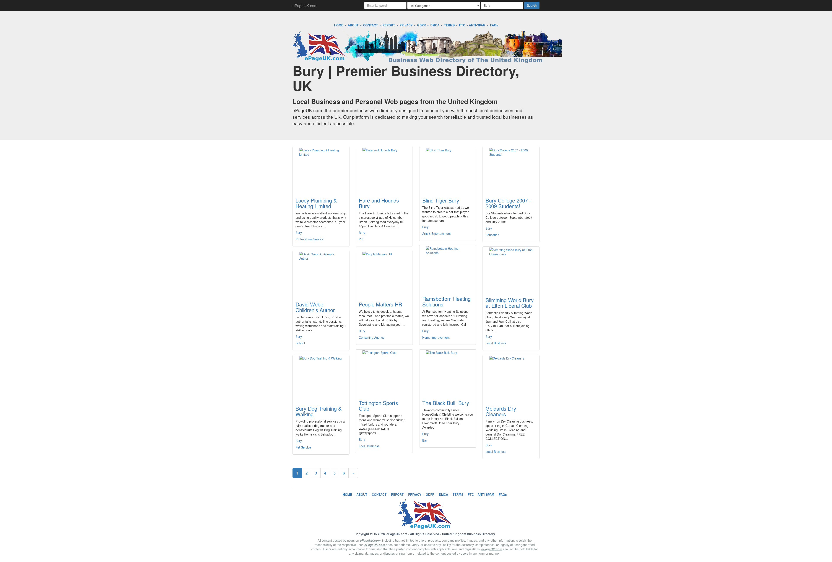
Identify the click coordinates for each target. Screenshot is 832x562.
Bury (299, 232)
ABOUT (353, 25)
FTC (462, 25)
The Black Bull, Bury (445, 403)
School (300, 343)
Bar (424, 440)
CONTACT (370, 25)
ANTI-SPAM (477, 25)
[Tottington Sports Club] (384, 372)
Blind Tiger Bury (440, 200)
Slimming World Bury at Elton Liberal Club (510, 302)
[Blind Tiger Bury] (447, 169)
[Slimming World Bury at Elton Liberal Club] (511, 269)
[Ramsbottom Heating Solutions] (447, 268)
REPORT (388, 25)
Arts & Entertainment (436, 233)
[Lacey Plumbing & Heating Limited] (321, 169)
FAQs (494, 25)
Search (532, 5)
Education (492, 235)
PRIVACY (406, 25)
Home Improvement (436, 337)
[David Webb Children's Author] (321, 273)
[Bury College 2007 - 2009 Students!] (511, 169)
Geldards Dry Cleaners (501, 411)
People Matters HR (380, 304)
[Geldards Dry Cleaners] (511, 377)
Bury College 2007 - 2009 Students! (508, 203)
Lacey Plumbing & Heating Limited (316, 203)
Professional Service (309, 239)
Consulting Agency (371, 337)
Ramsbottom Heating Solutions (446, 301)
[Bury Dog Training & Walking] (321, 377)
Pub (361, 239)
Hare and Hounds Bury (379, 203)
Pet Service (303, 447)
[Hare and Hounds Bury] (384, 169)
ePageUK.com (304, 5)
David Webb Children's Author (315, 307)
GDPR (421, 25)
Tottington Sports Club (378, 405)
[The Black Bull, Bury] (447, 372)
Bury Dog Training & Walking (319, 411)
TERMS (449, 25)
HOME (338, 25)
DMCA (434, 25)
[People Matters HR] (384, 273)
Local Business (496, 343)
